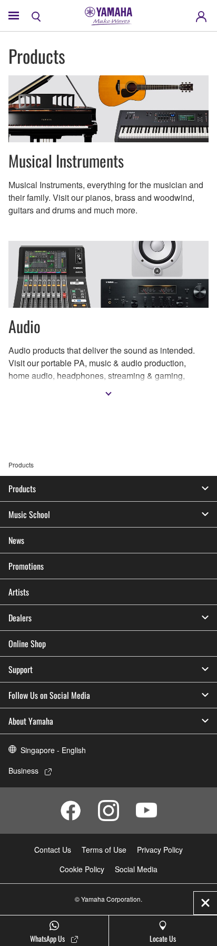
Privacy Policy (160, 849)
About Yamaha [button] (30, 721)
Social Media (136, 869)
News (16, 540)
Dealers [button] (20, 617)
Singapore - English (53, 750)
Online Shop (27, 643)
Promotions (26, 566)
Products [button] (22, 488)
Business (23, 770)
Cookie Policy (82, 869)
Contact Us (52, 849)
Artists (18, 592)
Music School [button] (29, 514)
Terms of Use (104, 849)
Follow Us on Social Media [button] (49, 695)
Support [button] (20, 669)
